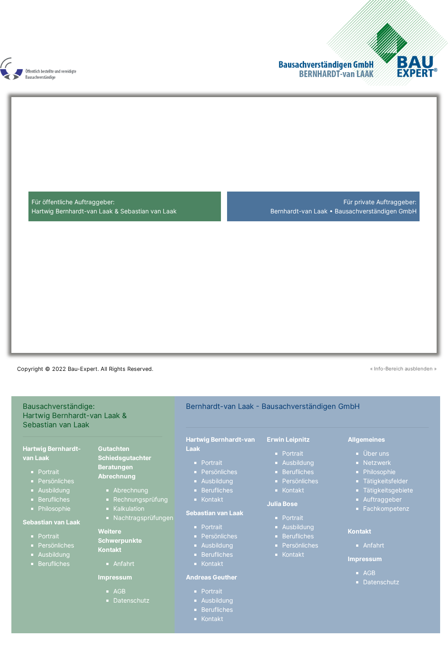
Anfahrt (123, 563)
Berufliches (54, 499)
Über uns (376, 453)
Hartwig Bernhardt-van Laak (72, 211)
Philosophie (54, 508)
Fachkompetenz (386, 508)
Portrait (48, 471)
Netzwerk (377, 462)
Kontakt (212, 499)
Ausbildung (54, 490)
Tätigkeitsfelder (385, 481)
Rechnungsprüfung (140, 499)
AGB (119, 591)
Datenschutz (131, 600)
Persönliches (56, 481)
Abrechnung (130, 490)
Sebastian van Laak (148, 211)
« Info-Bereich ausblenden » (403, 369)
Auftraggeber (382, 499)
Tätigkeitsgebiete (388, 490)
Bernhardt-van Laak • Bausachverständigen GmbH (343, 211)
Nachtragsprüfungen (143, 517)
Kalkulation (128, 508)
